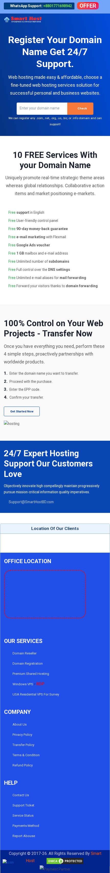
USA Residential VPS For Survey (35, 694)
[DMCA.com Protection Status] (60, 860)
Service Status (23, 815)
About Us (19, 724)
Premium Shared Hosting (30, 674)
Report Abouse (23, 836)
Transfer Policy (23, 745)
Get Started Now (22, 411)
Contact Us (20, 795)
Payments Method (25, 826)
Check (82, 108)
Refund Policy (22, 765)
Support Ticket (23, 805)
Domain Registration (27, 663)
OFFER (88, 6)
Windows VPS (28, 683)
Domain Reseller (24, 653)
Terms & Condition (26, 755)
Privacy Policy (22, 735)
